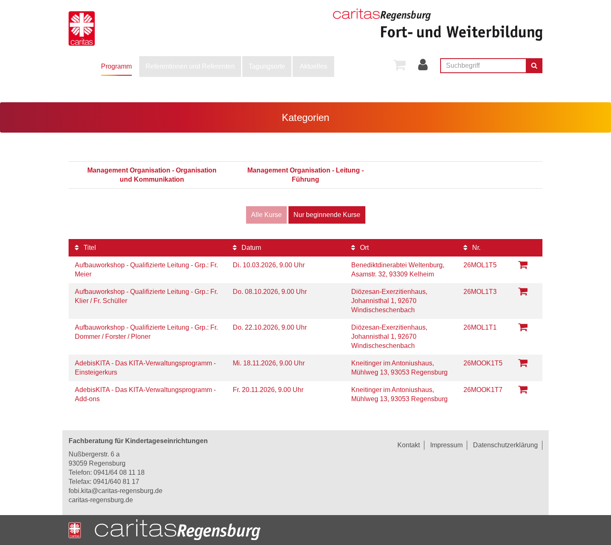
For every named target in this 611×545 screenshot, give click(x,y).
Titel (89, 247)
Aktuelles (313, 66)
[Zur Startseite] (108, 27)
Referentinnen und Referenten (190, 66)
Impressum (446, 445)
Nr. (475, 247)
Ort (363, 247)
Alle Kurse (266, 214)
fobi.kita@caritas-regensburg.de (116, 490)
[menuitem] (116, 66)
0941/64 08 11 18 (119, 472)
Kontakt (408, 445)
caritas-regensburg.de (101, 499)
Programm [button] (116, 66)
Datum (250, 247)
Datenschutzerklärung (505, 445)
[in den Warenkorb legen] (522, 264)
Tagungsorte (267, 66)
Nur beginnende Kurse (326, 214)
